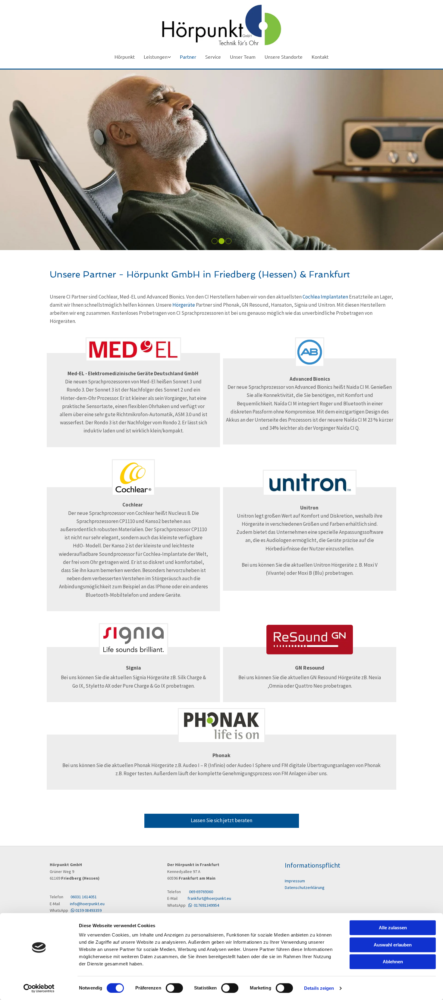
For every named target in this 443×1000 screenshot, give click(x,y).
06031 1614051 (84, 896)
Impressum (295, 881)
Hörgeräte (183, 305)
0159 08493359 (86, 910)
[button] (221, 821)
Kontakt (320, 57)
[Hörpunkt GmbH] (221, 25)
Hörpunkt (125, 57)
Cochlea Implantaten (325, 296)
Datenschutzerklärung (305, 887)
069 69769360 (201, 891)
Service (213, 57)
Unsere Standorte (284, 57)
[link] (157, 56)
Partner (188, 57)
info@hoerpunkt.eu (84, 903)
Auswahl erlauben (393, 944)
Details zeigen (319, 988)
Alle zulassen (393, 927)
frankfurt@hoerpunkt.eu (209, 898)
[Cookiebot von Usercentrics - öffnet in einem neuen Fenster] (39, 988)
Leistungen (156, 57)
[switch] (174, 988)
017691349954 (203, 905)
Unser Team (243, 57)
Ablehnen (393, 961)
